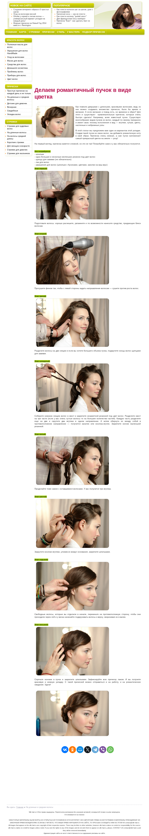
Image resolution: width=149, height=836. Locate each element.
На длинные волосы (16, 132)
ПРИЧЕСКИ (48, 32)
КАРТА (22, 32)
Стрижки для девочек (17, 150)
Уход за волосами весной (24, 14)
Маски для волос (15, 61)
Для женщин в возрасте (18, 146)
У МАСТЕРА (73, 32)
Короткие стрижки (15, 142)
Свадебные (12, 110)
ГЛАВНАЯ (11, 32)
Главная (19, 807)
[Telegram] (95, 749)
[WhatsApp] (110, 749)
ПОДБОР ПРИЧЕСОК (93, 32)
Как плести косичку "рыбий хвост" (72, 16)
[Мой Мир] (80, 749)
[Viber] (102, 749)
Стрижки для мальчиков (18, 153)
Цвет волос (12, 79)
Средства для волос (16, 64)
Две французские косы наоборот (71, 19)
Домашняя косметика (17, 68)
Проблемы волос (15, 71)
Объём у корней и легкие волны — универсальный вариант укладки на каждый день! (29, 18)
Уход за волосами (15, 57)
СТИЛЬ (61, 32)
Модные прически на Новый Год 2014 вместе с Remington (29, 24)
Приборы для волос (16, 75)
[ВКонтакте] (64, 749)
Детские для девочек (17, 103)
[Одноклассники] (72, 749)
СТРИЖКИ (34, 32)
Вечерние (11, 107)
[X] (87, 749)
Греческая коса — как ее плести (71, 14)
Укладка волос (14, 114)
